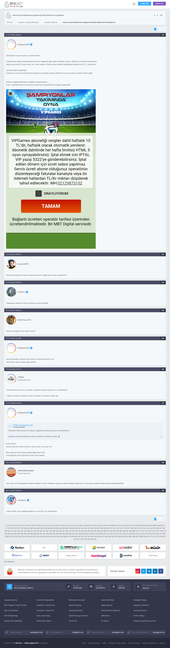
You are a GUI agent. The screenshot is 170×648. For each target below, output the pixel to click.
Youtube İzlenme (139, 610)
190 (38, 534)
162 (111, 531)
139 (37, 531)
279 (85, 539)
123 (147, 528)
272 (154, 536)
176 (155, 531)
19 (39, 525)
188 (31, 534)
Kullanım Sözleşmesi (149, 643)
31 (68, 525)
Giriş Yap (144, 4)
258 (106, 536)
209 (101, 534)
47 (107, 525)
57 (132, 525)
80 (27, 528)
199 (66, 534)
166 (124, 531)
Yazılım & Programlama (45, 600)
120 (138, 528)
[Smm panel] (71, 547)
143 (50, 531)
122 (144, 528)
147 (63, 531)
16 (32, 525)
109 (105, 528)
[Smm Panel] (126, 547)
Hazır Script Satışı (43, 616)
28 (61, 525)
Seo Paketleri (9, 562)
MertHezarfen (24, 320)
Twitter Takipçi (139, 616)
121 (141, 528)
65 (152, 525)
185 (22, 534)
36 (81, 525)
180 (6, 534)
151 (76, 531)
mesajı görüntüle (19, 427)
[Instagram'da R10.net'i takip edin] (137, 571)
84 (37, 528)
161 (108, 531)
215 (120, 534)
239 (40, 536)
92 (56, 528)
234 (23, 536)
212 (110, 534)
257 (102, 536)
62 (144, 525)
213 (114, 534)
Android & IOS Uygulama (110, 610)
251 (82, 536)
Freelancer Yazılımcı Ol (45, 610)
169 (133, 531)
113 (117, 528)
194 (50, 534)
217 (126, 534)
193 (47, 534)
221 (140, 534)
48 (110, 525)
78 (22, 528)
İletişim (162, 643)
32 (71, 525)
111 (111, 528)
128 (163, 528)
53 (122, 525)
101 (79, 528)
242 (50, 536)
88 (47, 528)
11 (21, 525)
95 (64, 528)
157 (95, 531)
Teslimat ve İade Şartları (117, 643)
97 (69, 528)
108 (102, 528)
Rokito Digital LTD (31, 643)
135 (25, 531)
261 (116, 536)
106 (95, 528)
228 (164, 534)
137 (31, 531)
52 (120, 525)
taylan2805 (23, 264)
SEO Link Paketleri (11, 610)
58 (134, 525)
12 (23, 525)
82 (32, 528)
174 (149, 531)
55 (127, 525)
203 (80, 534)
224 (150, 534)
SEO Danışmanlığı (11, 616)
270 (147, 536)
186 (25, 534)
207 (94, 534)
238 (37, 536)
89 (49, 528)
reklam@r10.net (36, 632)
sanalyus (22, 500)
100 (76, 528)
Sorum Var (73, 621)
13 (26, 525)
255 (95, 536)
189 (34, 534)
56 (130, 525)
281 (91, 539)
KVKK (104, 643)
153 (82, 531)
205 (87, 534)
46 (105, 525)
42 (95, 525)
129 (5, 531)
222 (143, 534)
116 (126, 528)
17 (34, 525)
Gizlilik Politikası (94, 643)
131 (12, 531)
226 (157, 534)
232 (16, 536)
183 (15, 534)
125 (153, 528)
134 (21, 531)
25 (54, 525)
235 (26, 536)
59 (137, 525)
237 (33, 536)
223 (146, 534)
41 (93, 525)
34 (76, 525)
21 (44, 525)
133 (18, 531)
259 (109, 536)
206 (90, 534)
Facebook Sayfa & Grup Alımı (144, 621)
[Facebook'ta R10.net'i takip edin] (160, 571)
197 (60, 534)
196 (57, 534)
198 (63, 534)
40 (90, 525)
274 (160, 536)
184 (18, 534)
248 (71, 536)
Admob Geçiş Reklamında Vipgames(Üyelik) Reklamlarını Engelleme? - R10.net (14, 4)
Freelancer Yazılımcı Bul (46, 605)
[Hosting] (17, 547)
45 (103, 525)
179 (164, 531)
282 (95, 539)
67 (156, 525)
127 (160, 528)
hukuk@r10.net (118, 632)
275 (164, 536)
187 (28, 534)
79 (25, 528)
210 (104, 534)
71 (6, 528)
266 (133, 536)
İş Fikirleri (105, 621)
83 (34, 528)
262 (119, 536)
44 (100, 525)
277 (78, 539)
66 (154, 525)
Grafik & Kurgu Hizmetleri (78, 616)
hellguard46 (23, 44)
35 (78, 525)
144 (53, 531)
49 (112, 525)
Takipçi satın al (71, 555)
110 (108, 528)
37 (83, 525)
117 (129, 528)
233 (19, 536)
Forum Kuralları (134, 643)
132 (15, 531)
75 (15, 528)
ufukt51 (21, 292)
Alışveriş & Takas (107, 600)
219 (133, 534)
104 (89, 528)
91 (54, 528)
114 (120, 528)
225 (153, 534)
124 (150, 528)
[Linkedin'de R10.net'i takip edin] (155, 571)
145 (57, 531)
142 (47, 531)
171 (140, 531)
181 (9, 534)
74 (13, 528)
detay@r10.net (159, 632)
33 (73, 525)
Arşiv (84, 643)
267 (137, 536)
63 (147, 525)
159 (101, 531)
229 (6, 536)
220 (136, 534)
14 (28, 525)
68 (159, 525)
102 (82, 528)
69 (161, 525)
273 (157, 536)
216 (123, 534)
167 (127, 531)
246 (64, 536)
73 (11, 528)
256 (99, 536)
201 (73, 534)
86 (42, 528)
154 (85, 531)
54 (125, 525)
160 (105, 531)
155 (88, 531)
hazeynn (146, 588)
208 (97, 534)
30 (66, 525)
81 (29, 528)
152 (79, 531)
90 (52, 528)
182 (12, 534)
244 (57, 536)
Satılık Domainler (75, 605)
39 (88, 525)
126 (157, 528)
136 (28, 531)
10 (19, 525)
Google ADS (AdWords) (13, 621)
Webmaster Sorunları (77, 600)
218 (130, 534)
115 (123, 528)
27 (58, 525)
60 (139, 525)
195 (54, 534)
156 (92, 531)
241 (47, 536)
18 (37, 525)
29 (63, 525)
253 (88, 536)
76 (18, 528)
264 (126, 536)
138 (34, 531)
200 (70, 534)
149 (69, 531)
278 (81, 539)
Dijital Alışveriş (106, 605)
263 (123, 536)
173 (146, 531)
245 (61, 536)
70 (164, 525)
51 (117, 525)
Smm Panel (153, 555)
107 (98, 528)
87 (44, 528)
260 (113, 536)
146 (60, 531)
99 (74, 528)
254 (92, 536)
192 (44, 534)
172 (143, 531)
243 (54, 536)
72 (8, 528)
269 (144, 536)
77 (20, 528)
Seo (44, 547)
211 (107, 534)
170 (137, 531)
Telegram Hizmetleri (141, 605)
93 (59, 528)
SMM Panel (105, 616)
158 (98, 531)
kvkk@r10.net (78, 632)
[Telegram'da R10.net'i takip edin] (149, 571)
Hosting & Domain (76, 610)
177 (158, 531)
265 (130, 536)
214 (117, 534)
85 (39, 528)
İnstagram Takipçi (140, 600)
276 (75, 539)
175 (152, 531)
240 (44, 536)
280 (88, 539)
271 (150, 536)
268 (140, 536)
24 (51, 525)
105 (92, 528)
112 (114, 528)
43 (98, 525)
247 (68, 536)
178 (161, 531)
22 (46, 525)
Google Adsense (10, 600)
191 (41, 534)
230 (9, 536)
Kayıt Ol (159, 4)
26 (56, 525)
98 (71, 528)
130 (9, 531)
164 (117, 531)
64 (149, 525)
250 (78, 536)
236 (30, 536)
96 (66, 528)
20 (41, 525)
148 (66, 531)
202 (76, 534)
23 (49, 525)
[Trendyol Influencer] (153, 547)
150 (73, 531)
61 (142, 525)
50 (115, 525)
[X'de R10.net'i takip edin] (143, 571)
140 (41, 531)
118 (132, 528)
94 (61, 528)
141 (44, 531)
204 (83, 534)
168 (130, 531)
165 (120, 531)
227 (160, 534)
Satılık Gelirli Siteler (44, 621)
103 (86, 528)
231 (13, 536)
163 (114, 531)
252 (85, 536)
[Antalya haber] (98, 547)
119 (135, 528)
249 (75, 536)
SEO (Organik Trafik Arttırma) (15, 605)
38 (85, 525)
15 (30, 525)
